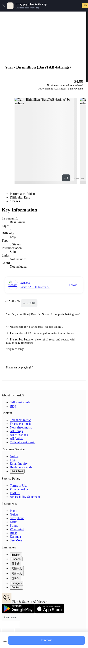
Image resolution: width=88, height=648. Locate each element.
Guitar (14, 514)
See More (16, 540)
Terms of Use (18, 485)
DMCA (15, 493)
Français (16, 583)
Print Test (17, 471)
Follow (73, 285)
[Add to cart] (5, 641)
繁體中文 (16, 568)
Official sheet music (22, 442)
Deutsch (16, 587)
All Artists (16, 438)
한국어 (15, 578)
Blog (13, 406)
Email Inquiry (19, 463)
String (14, 525)
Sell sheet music (20, 402)
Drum (13, 522)
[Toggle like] (82, 178)
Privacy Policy (19, 489)
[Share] (77, 178)
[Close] (3, 5)
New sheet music (21, 427)
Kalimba (15, 536)
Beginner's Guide (21, 467)
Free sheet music (20, 423)
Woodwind (17, 529)
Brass (13, 533)
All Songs (16, 431)
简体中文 (16, 573)
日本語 (15, 563)
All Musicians (19, 435)
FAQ (13, 460)
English (15, 554)
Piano (13, 510)
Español (16, 559)
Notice (14, 456)
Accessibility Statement (25, 496)
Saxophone (17, 518)
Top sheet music (20, 420)
